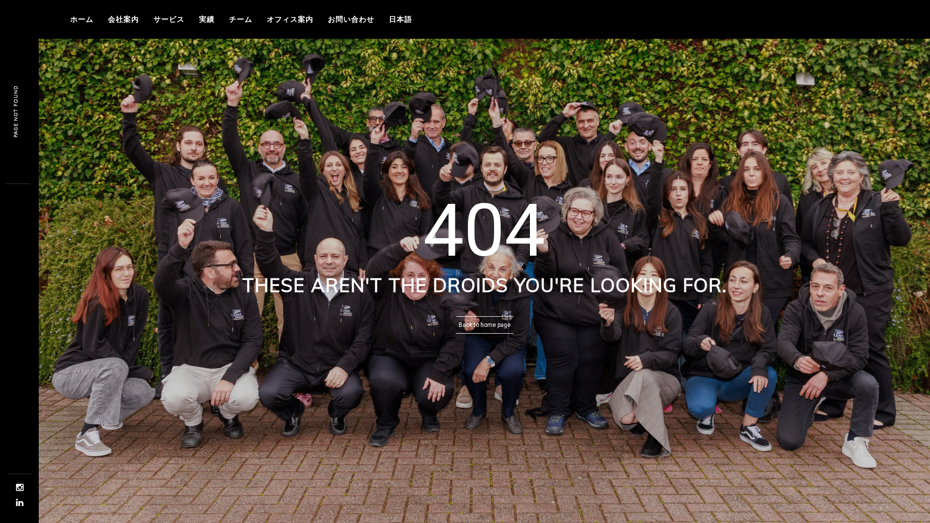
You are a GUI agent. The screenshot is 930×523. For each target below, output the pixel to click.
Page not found (16, 111)
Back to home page (485, 325)
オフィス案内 (290, 19)
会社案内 (123, 19)
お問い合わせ (351, 19)
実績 (207, 19)
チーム (240, 19)
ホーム (81, 19)
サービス (169, 19)
